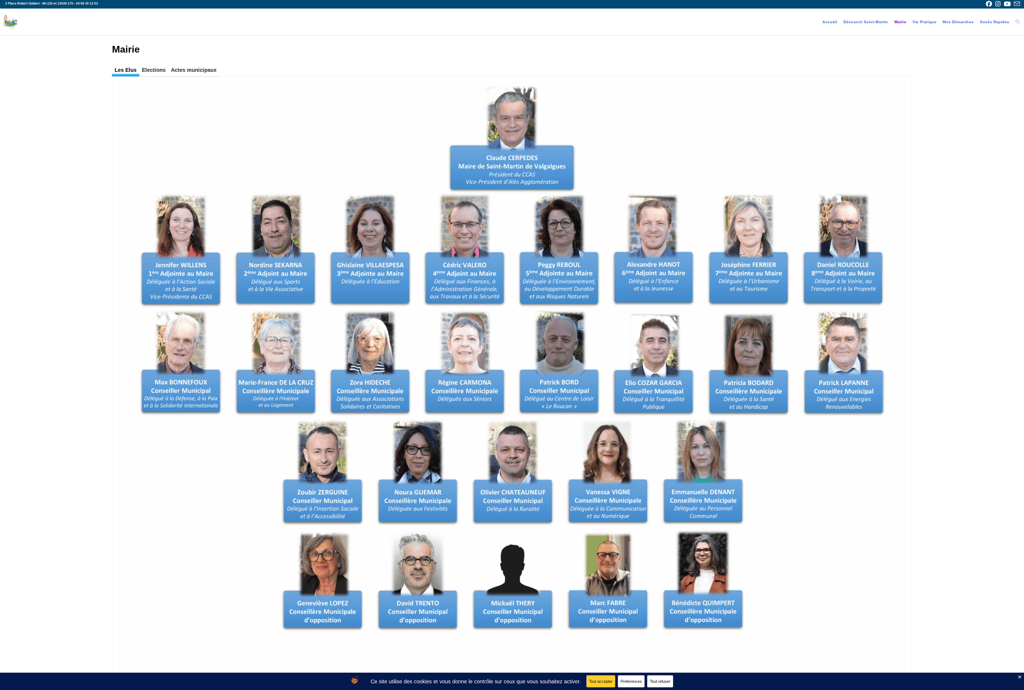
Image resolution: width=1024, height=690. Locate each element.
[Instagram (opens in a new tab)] (998, 4)
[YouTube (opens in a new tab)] (1007, 4)
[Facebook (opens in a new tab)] (989, 4)
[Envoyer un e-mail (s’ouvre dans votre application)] (1016, 4)
